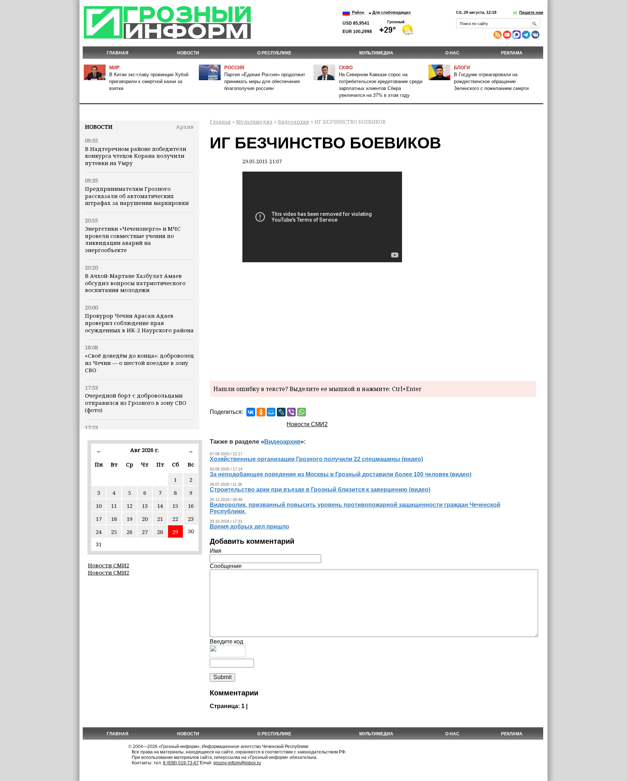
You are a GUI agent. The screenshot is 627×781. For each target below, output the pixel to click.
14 (160, 505)
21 (160, 518)
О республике (274, 53)
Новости (98, 126)
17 (99, 518)
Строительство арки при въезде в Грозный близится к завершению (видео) (320, 489)
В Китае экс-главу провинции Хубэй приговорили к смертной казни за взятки (148, 81)
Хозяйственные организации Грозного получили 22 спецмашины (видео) (316, 459)
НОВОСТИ (188, 53)
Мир (114, 67)
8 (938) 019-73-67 (181, 762)
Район (358, 12)
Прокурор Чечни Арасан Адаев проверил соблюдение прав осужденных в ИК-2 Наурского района (139, 323)
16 (191, 505)
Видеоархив (293, 121)
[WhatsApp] (301, 412)
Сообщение (226, 566)
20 (145, 518)
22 (175, 518)
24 (99, 531)
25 (114, 531)
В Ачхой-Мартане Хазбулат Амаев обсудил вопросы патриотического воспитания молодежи (135, 283)
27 (145, 531)
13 (145, 505)
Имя (215, 551)
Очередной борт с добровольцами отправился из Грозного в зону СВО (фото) (135, 403)
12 (129, 505)
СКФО (346, 67)
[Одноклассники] (261, 412)
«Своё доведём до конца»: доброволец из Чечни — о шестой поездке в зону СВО (139, 363)
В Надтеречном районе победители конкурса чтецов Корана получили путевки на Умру (135, 156)
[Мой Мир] (271, 412)
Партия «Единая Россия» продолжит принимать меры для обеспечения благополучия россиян (264, 81)
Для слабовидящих (391, 12)
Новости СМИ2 (108, 565)
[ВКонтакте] (250, 412)
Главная (117, 53)
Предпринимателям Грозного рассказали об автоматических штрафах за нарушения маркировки (137, 196)
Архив (185, 126)
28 (160, 531)
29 (175, 531)
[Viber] (291, 412)
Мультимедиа (376, 53)
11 (114, 505)
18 (114, 518)
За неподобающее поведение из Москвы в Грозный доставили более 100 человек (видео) (340, 474)
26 (129, 531)
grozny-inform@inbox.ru (237, 762)
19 (129, 518)
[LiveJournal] (281, 412)
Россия (234, 67)
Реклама (511, 53)
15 (175, 505)
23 (191, 518)
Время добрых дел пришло (249, 526)
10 (99, 505)
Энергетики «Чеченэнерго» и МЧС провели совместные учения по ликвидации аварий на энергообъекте (133, 239)
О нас (452, 53)
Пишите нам (531, 12)
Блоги (462, 67)
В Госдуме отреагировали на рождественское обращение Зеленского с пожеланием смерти (491, 81)
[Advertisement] (373, 321)
